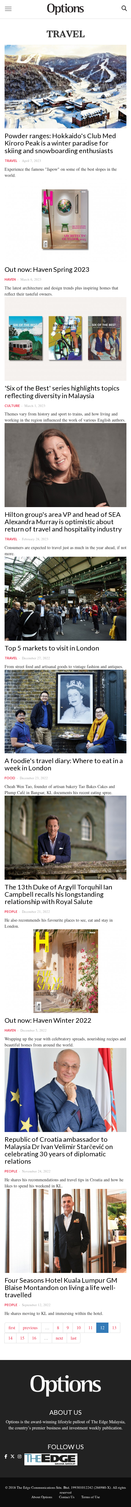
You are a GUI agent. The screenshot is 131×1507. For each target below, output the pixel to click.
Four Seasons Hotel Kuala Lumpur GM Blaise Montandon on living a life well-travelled (61, 1287)
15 (22, 1338)
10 (78, 1327)
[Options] (65, 9)
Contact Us (66, 1497)
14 (10, 1338)
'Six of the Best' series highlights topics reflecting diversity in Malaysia (62, 391)
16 (34, 1338)
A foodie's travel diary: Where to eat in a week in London (64, 764)
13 (114, 1327)
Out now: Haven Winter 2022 (48, 1020)
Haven (10, 279)
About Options (41, 1497)
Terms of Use (90, 1497)
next (59, 1338)
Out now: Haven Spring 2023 (47, 269)
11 (90, 1327)
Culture (12, 406)
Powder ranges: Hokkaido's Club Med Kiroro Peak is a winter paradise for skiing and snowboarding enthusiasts (60, 142)
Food (10, 778)
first (12, 1327)
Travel (11, 161)
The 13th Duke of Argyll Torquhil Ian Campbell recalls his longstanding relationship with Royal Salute (58, 894)
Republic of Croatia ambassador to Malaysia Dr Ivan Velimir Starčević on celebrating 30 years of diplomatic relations (59, 1150)
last (73, 1338)
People (11, 911)
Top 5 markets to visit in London (52, 648)
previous (30, 1327)
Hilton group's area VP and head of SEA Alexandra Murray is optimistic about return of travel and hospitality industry (63, 521)
